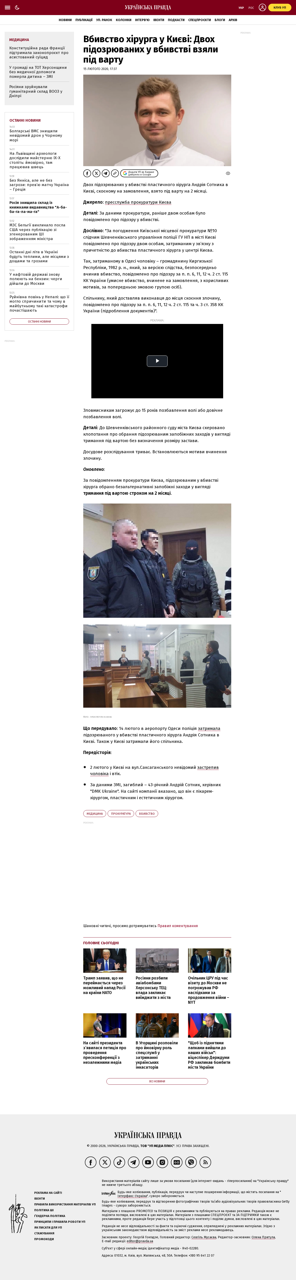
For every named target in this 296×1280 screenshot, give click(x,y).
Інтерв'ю (142, 20)
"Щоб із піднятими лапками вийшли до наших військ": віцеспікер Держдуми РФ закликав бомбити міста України (209, 1055)
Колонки (123, 20)
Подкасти (176, 20)
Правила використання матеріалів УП (65, 1204)
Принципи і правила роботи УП (59, 1221)
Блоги (220, 20)
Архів (233, 20)
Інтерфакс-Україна (132, 1196)
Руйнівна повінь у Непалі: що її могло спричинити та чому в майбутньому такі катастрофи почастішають (39, 304)
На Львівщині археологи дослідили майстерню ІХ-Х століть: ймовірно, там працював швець (34, 160)
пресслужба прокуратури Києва (138, 202)
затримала (209, 728)
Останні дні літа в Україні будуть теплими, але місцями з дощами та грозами (39, 256)
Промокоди (44, 1239)
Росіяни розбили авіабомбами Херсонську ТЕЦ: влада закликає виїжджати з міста (153, 988)
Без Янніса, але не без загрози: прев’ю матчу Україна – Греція (39, 185)
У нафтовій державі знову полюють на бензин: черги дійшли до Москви (35, 279)
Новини (65, 20)
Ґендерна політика (49, 1216)
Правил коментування (177, 926)
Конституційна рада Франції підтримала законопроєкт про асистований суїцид (38, 53)
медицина (95, 813)
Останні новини (25, 120)
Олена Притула (263, 1237)
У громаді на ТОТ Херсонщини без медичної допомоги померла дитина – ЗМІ (38, 72)
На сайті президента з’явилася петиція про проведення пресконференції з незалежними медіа (104, 1053)
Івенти (158, 20)
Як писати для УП (48, 1227)
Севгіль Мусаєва (203, 1237)
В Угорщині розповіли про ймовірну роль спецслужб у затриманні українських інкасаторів (157, 1055)
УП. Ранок (104, 20)
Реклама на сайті (48, 1192)
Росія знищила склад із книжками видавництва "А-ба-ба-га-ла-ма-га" (38, 207)
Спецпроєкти (199, 20)
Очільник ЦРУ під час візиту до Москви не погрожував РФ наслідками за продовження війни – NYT (208, 990)
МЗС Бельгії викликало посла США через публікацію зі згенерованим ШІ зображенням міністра (37, 232)
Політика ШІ (44, 1210)
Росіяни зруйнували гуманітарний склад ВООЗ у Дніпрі (35, 91)
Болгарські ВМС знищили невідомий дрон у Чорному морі (35, 136)
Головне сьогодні (101, 943)
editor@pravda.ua (140, 1241)
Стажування (44, 1233)
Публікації (83, 20)
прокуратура (121, 813)
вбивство (147, 813)
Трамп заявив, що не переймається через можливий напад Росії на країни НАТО (104, 985)
